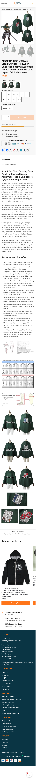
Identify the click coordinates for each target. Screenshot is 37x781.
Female (4, 108)
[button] (8, 116)
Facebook (4, 740)
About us (4, 672)
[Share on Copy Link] (28, 150)
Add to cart (22, 117)
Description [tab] (5, 159)
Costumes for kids (7, 732)
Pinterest (4, 742)
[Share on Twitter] (10, 150)
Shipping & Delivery (8, 705)
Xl (27, 94)
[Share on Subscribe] (21, 150)
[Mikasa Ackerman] (11, 85)
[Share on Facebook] (7, 150)
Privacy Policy (6, 683)
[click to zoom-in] (17, 27)
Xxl (9, 99)
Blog (3, 710)
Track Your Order (7, 697)
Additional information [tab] (9, 164)
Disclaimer (5, 689)
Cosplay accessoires (8, 726)
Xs (4, 99)
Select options (16, 603)
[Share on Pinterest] (14, 150)
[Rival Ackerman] (18, 85)
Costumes (9, 9)
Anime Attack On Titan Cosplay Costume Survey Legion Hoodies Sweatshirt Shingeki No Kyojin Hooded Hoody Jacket (15, 593)
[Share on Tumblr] (24, 150)
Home (3, 9)
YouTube (4, 748)
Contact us (5, 675)
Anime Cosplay (17, 9)
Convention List (6, 686)
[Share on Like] (3, 150)
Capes (29, 534)
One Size (15, 94)
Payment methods (7, 702)
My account (5, 721)
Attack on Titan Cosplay (29, 9)
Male (10, 108)
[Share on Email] (17, 150)
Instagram (4, 745)
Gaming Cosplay (7, 729)
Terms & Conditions (8, 681)
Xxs (14, 99)
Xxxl (19, 99)
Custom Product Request (10, 713)
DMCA (3, 678)
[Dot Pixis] (4, 85)
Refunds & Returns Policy (10, 708)
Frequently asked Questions (11, 699)
